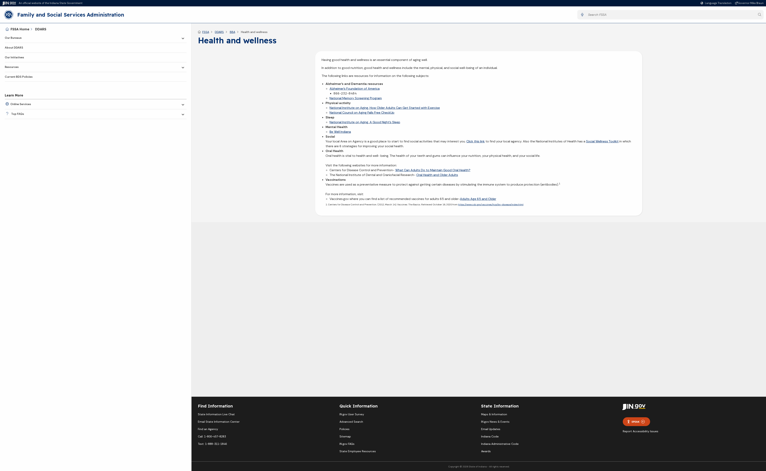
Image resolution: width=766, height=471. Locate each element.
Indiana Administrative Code (500, 444)
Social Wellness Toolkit (602, 141)
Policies (344, 429)
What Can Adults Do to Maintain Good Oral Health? (432, 170)
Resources (12, 67)
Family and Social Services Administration (70, 14)
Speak (636, 421)
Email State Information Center (219, 421)
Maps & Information (494, 414)
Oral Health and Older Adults (437, 175)
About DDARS (14, 47)
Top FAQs (17, 114)
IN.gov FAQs (347, 444)
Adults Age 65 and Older (478, 199)
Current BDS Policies (19, 76)
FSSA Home (20, 29)
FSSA (205, 32)
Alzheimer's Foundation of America (355, 88)
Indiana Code (490, 436)
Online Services (20, 104)
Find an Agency (208, 429)
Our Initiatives (14, 57)
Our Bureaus (13, 38)
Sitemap (345, 436)
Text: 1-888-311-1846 (212, 444)
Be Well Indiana (340, 132)
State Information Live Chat (216, 414)
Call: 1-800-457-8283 (212, 436)
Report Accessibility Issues (640, 431)
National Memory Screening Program (356, 98)
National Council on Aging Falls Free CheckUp (362, 112)
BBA (232, 32)
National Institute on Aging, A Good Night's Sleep (365, 122)
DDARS (40, 29)
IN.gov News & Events (495, 421)
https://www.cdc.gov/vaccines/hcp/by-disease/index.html (490, 204)
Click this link (475, 141)
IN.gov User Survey (352, 414)
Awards (486, 451)
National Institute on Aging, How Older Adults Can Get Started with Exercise (385, 108)
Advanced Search (351, 421)
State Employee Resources (358, 451)
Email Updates (490, 429)
